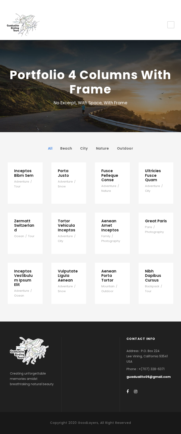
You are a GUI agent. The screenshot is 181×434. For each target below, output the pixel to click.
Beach (66, 148)
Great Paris (156, 221)
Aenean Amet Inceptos (110, 225)
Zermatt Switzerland (24, 225)
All (50, 148)
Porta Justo (63, 173)
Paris (148, 227)
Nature (102, 148)
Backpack (152, 286)
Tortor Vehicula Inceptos (66, 225)
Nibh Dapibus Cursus (153, 275)
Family (105, 236)
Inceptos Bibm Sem (24, 173)
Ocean (19, 236)
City (84, 148)
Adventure (21, 181)
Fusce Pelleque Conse (109, 175)
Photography (110, 241)
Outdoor (125, 148)
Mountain (108, 286)
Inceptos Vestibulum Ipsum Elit (23, 277)
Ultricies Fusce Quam (153, 175)
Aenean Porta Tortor (108, 275)
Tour (17, 186)
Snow (62, 186)
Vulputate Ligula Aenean (68, 275)
